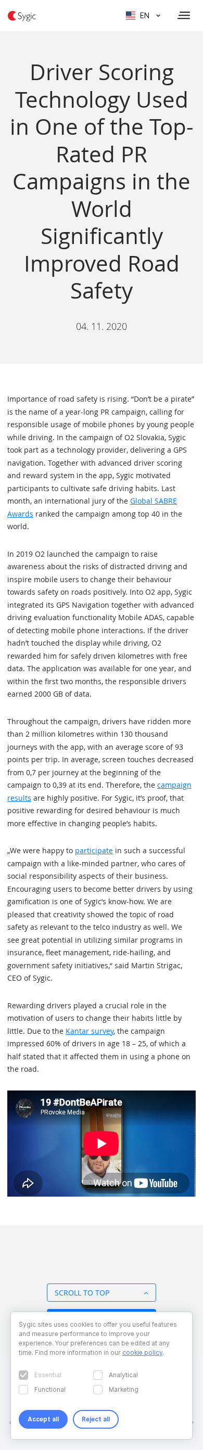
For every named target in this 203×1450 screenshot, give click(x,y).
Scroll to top (82, 1293)
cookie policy (142, 1352)
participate (94, 850)
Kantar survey (89, 1031)
